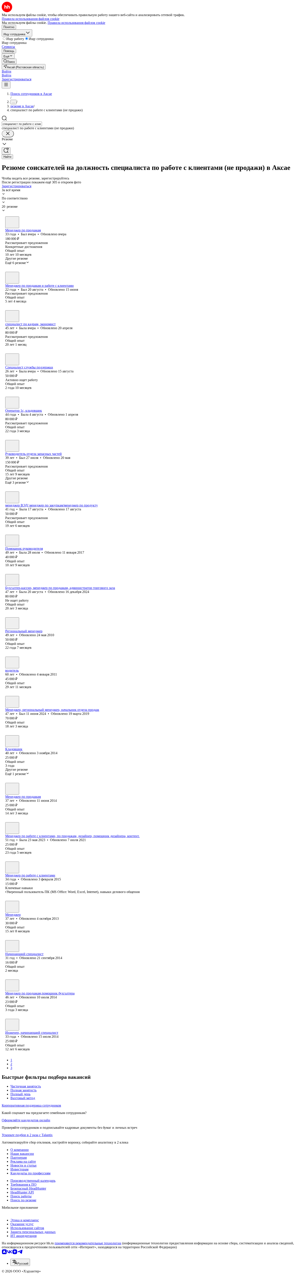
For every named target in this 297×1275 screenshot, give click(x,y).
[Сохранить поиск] (6, 150)
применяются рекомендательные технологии (88, 1243)
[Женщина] (12, 316)
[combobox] (22, 124)
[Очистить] (8, 133)
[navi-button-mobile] (6, 84)
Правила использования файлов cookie (76, 23)
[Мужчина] (12, 222)
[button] (6, 71)
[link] (9, 61)
